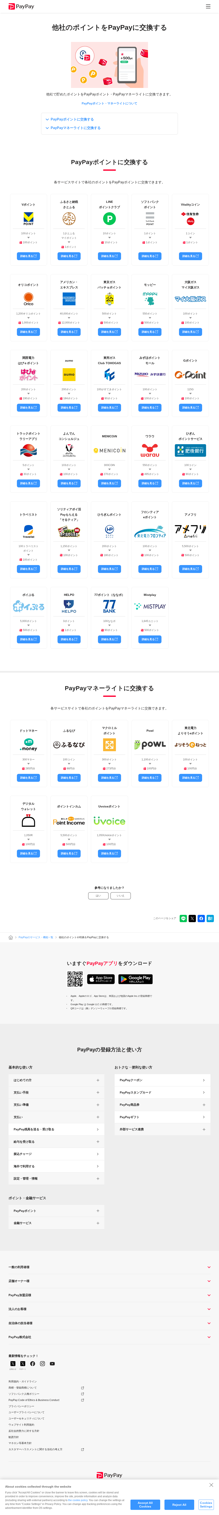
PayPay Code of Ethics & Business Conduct (34, 1400)
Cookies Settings (206, 1504)
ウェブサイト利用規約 (21, 1424)
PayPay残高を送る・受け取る (34, 1129)
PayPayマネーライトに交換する (76, 128)
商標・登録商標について (23, 1387)
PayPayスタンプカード (135, 1092)
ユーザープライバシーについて (26, 1412)
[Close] (211, 1484)
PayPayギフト (129, 1117)
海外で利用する (24, 1166)
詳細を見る (26, 256)
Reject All (179, 1504)
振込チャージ (23, 1154)
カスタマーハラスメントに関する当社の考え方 (35, 1449)
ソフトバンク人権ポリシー (24, 1393)
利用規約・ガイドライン (23, 1381)
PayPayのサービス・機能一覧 (36, 937)
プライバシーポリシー (21, 1406)
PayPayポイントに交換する (72, 119)
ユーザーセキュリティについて (26, 1418)
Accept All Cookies (145, 1504)
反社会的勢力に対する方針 (24, 1430)
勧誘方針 (14, 1437)
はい (98, 895)
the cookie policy (77, 1500)
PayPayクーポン (131, 1080)
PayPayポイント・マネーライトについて (109, 103)
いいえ (120, 895)
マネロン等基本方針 (20, 1443)
